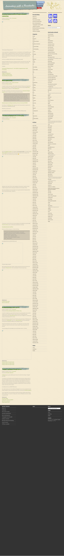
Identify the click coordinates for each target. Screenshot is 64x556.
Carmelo (49, 67)
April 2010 (34, 259)
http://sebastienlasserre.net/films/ (7, 226)
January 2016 (35, 179)
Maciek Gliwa (50, 135)
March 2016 (35, 177)
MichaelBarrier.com (51, 147)
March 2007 (35, 318)
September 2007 (35, 308)
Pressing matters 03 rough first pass (8, 364)
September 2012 (35, 213)
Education (14, 310)
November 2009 (35, 267)
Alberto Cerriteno (51, 35)
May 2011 (34, 238)
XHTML (34, 350)
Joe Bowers (4, 374)
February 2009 (35, 282)
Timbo (49, 202)
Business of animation (36, 43)
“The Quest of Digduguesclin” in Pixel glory (13, 115)
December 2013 (35, 192)
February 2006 (35, 339)
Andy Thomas (50, 42)
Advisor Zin (34, 16)
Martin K (49, 140)
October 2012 (35, 212)
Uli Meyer (49, 209)
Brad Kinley (50, 61)
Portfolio (17, 310)
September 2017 (35, 161)
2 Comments (14, 309)
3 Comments (14, 18)
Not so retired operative (37, 23)
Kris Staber (50, 129)
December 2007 (35, 303)
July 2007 (34, 311)
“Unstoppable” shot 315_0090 (38, 24)
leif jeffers (49, 132)
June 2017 (34, 164)
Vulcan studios (50, 214)
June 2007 (34, 313)
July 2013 (34, 199)
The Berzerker (50, 197)
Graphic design (35, 69)
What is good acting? (7, 80)
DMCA (49, 95)
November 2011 (35, 228)
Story (21, 310)
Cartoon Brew (50, 69)
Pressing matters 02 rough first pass (8, 363)
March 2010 (35, 261)
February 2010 (35, 262)
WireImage (50, 218)
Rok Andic (49, 167)
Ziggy (49, 221)
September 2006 (35, 327)
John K (49, 119)
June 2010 (34, 256)
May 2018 (34, 158)
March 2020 (35, 140)
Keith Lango (50, 125)
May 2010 (34, 257)
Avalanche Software (51, 52)
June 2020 (34, 135)
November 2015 (35, 181)
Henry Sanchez (50, 113)
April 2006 (34, 336)
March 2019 (35, 150)
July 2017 (34, 163)
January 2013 (35, 207)
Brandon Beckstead (51, 62)
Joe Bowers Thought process (7, 74)
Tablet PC (34, 108)
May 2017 (34, 166)
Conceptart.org (50, 86)
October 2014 (35, 182)
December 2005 (35, 342)
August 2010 (35, 252)
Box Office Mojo (50, 59)
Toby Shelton (50, 205)
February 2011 (35, 243)
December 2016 (35, 168)
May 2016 (34, 176)
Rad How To (50, 159)
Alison (49, 39)
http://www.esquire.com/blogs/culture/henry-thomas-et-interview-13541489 (15, 102)
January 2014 (35, 190)
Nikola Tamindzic (51, 153)
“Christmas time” (8, 267)
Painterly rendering (28, 390)
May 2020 (34, 137)
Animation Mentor (36, 41)
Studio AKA (50, 183)
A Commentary (50, 34)
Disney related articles (6, 402)
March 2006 (35, 337)
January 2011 (35, 244)
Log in (34, 347)
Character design (35, 46)
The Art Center (50, 194)
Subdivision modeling (51, 186)
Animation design (5, 398)
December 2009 (35, 265)
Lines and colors (50, 134)
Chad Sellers (50, 72)
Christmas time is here (6, 301)
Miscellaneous (35, 82)
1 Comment (14, 117)
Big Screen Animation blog (52, 53)
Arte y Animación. (51, 48)
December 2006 (35, 323)
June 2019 (34, 145)
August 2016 (35, 172)
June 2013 (34, 200)
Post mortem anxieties (36, 19)
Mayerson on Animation (52, 143)
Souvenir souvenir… (36, 29)
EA (33, 56)
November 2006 (35, 324)
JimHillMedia (50, 118)
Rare (33, 92)
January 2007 (35, 321)
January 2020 (35, 143)
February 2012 (35, 223)
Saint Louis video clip (5, 302)
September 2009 (35, 270)
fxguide (49, 110)
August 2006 (35, 329)
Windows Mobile (35, 118)
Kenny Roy (50, 127)
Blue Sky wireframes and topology (8, 420)
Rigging (34, 97)
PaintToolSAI (9, 320)
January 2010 (35, 264)
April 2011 (34, 239)
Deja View (49, 90)
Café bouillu (35, 18)
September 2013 (35, 195)
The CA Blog (50, 199)
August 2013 (35, 197)
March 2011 (35, 241)
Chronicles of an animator (52, 84)
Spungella (49, 179)
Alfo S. (49, 37)
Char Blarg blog (50, 74)
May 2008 (34, 295)
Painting (34, 87)
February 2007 (35, 319)
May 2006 (34, 334)
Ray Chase (50, 161)
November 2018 (35, 153)
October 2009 (35, 269)
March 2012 (35, 221)
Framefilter (50, 108)
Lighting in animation (36, 26)
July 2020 (34, 133)
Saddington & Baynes (51, 170)
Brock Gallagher (51, 64)
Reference (34, 95)
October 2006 (35, 326)
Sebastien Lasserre (8, 151)
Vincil (49, 211)
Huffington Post (10, 105)
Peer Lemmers (50, 157)
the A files (49, 192)
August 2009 (35, 272)
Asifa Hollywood (51, 50)
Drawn (49, 98)
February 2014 (35, 189)
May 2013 (34, 202)
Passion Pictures (50, 156)
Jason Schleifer (50, 116)
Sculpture (34, 100)
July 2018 (34, 156)
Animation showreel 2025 (37, 21)
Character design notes (52, 79)
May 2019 (34, 146)
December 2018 (35, 151)
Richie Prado (50, 164)
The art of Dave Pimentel (52, 195)
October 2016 (35, 171)
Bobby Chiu (50, 55)
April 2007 (34, 316)
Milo (48, 150)
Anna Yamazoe (50, 47)
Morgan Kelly (50, 152)
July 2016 (34, 174)
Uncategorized (35, 110)
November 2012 (35, 210)
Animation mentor (51, 45)
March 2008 (35, 298)
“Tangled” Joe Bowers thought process (12, 369)
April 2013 (34, 203)
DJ (48, 91)
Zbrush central (50, 219)
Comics (7, 310)
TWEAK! (49, 208)
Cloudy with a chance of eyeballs (7, 399)
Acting (7, 83)
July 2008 (34, 292)
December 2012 (35, 208)
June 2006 (34, 332)
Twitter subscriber (19, 320)
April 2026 (34, 125)
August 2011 (35, 233)
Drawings (10, 310)
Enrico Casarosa (51, 100)
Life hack (34, 77)
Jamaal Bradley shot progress (7, 75)
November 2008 (35, 285)
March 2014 (35, 187)
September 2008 (35, 288)
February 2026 (35, 127)
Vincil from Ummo (5, 224)
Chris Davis (50, 82)
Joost (49, 124)
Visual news (50, 213)
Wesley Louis (50, 216)
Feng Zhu (49, 105)
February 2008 (35, 300)
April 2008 (34, 296)
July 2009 (34, 274)
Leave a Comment (15, 82)
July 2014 (34, 184)
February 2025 (35, 132)
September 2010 (35, 251)
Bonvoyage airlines (51, 57)
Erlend (49, 101)
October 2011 (35, 230)
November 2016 (35, 169)
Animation (8, 19)
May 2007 (34, 314)
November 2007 (35, 305)
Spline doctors (50, 175)
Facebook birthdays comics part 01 (10, 307)
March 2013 (35, 205)
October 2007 (35, 306)
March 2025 (35, 130)
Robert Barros (50, 166)
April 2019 (34, 148)
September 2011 (35, 231)
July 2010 (34, 254)
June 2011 (34, 236)
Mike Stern (50, 148)
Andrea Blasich (50, 40)
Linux (33, 79)
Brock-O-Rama (50, 66)
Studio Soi (49, 185)
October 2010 (35, 249)
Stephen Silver (50, 181)
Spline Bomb (50, 174)
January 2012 (35, 225)
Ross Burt (49, 169)
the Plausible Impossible (52, 200)
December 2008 (35, 283)
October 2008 (35, 287)
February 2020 (35, 141)
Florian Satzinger (51, 106)
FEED (49, 103)
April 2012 (34, 220)
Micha (49, 145)
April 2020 (34, 138)
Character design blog (51, 77)
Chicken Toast (50, 80)
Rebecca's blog (50, 162)
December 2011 (35, 226)
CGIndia (49, 71)
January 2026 (35, 128)
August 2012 (35, 215)
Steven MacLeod (12, 315)
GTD (33, 72)
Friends (34, 61)
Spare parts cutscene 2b (6, 400)
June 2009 (34, 275)
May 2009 (34, 277)
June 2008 (34, 293)
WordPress (34, 349)
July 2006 (34, 331)
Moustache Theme (51, 419)
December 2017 (35, 159)
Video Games (35, 115)
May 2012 (34, 218)
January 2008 (35, 301)
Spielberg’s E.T (16, 88)
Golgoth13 (49, 111)
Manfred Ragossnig (51, 137)
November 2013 (35, 194)
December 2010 (35, 246)
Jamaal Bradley (50, 114)
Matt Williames (50, 142)
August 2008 (35, 290)
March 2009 (35, 280)
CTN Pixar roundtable (36, 31)
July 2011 (34, 234)
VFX (33, 113)
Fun (33, 64)
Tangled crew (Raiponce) (6, 73)
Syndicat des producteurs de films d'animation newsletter (53, 189)
